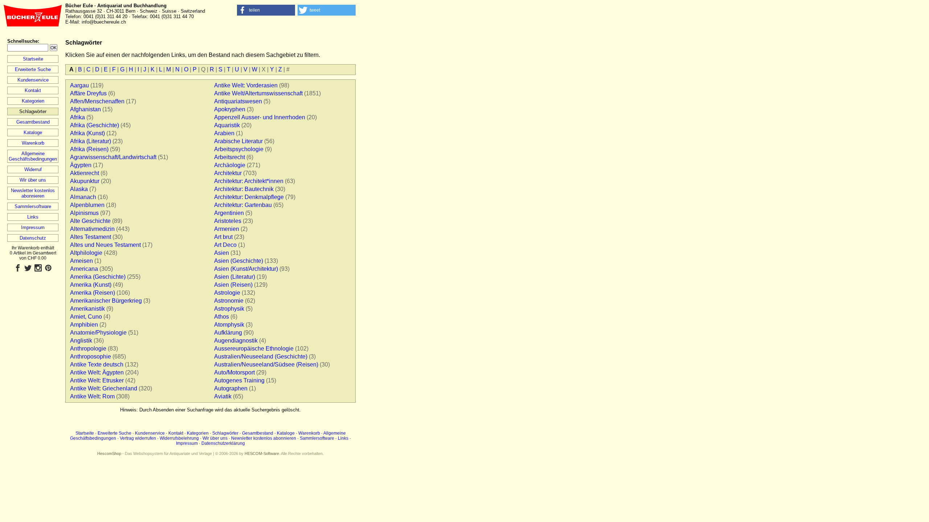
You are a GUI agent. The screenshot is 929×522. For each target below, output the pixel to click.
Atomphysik (229, 325)
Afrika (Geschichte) (94, 125)
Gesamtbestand (33, 122)
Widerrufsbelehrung (179, 438)
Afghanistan (85, 109)
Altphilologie (86, 253)
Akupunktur (84, 181)
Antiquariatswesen (238, 101)
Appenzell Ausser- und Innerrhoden (259, 117)
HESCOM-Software (262, 453)
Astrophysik (229, 309)
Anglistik (81, 340)
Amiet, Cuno (86, 317)
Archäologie (229, 165)
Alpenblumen (87, 205)
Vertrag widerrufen (138, 438)
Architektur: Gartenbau (243, 205)
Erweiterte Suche (33, 69)
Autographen (230, 388)
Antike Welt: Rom (92, 396)
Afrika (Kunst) (87, 133)
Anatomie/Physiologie (98, 333)
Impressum (33, 227)
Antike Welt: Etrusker (97, 380)
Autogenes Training (239, 380)
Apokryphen (229, 109)
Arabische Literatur (238, 141)
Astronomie (228, 301)
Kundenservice (33, 80)
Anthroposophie (90, 356)
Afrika (77, 117)
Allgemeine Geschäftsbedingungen (33, 156)
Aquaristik (227, 125)
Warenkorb (33, 143)
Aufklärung (228, 333)
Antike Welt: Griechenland (103, 388)
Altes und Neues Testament (105, 245)
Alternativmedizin (92, 229)
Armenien (226, 229)
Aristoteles (227, 221)
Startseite (33, 59)
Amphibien (84, 325)
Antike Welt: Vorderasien (246, 85)
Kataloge (33, 132)
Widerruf (33, 169)
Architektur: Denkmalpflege (249, 197)
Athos (221, 317)
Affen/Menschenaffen (97, 101)
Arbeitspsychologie (238, 149)
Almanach (83, 197)
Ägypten (80, 165)
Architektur (228, 173)
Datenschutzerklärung (223, 443)
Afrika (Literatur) (90, 141)
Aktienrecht (84, 173)
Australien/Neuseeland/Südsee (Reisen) (266, 364)
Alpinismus (84, 213)
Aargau (79, 85)
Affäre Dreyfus (88, 93)
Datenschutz (33, 238)
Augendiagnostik (236, 340)
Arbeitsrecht (229, 157)
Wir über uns (33, 180)
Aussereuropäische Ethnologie (254, 348)
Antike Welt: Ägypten (97, 372)
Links (32, 217)
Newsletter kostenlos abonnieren (33, 193)
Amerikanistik (87, 309)
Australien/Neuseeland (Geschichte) (260, 356)
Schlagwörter (225, 433)
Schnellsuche (22, 41)
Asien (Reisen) (233, 285)
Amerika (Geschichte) (98, 277)
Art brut (223, 237)
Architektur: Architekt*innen (248, 181)
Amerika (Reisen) (92, 293)
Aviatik (223, 396)
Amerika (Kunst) (90, 285)
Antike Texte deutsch (96, 364)
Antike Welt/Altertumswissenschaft (258, 93)
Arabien (224, 133)
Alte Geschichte (90, 221)
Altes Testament (90, 237)
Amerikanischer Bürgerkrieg (106, 301)
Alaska (79, 189)
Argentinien (229, 213)
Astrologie (227, 293)
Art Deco (225, 245)
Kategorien (33, 101)
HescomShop (109, 453)
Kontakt (33, 90)
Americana (84, 269)
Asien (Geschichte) (238, 261)
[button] (266, 10)
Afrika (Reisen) (89, 149)
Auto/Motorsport (234, 372)
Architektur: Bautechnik (244, 189)
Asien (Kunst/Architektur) (246, 269)
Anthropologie (88, 348)
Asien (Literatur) (234, 277)
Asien (221, 253)
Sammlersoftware (33, 206)
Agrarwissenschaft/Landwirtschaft (113, 157)
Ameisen (81, 261)
